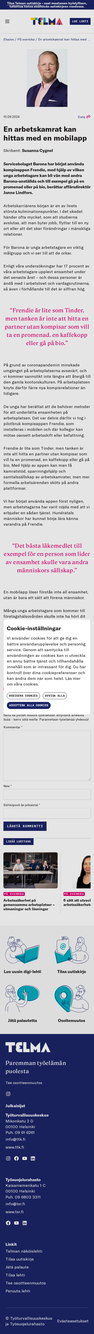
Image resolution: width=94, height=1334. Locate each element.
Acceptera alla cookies (28, 705)
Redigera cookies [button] (23, 695)
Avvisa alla (55, 695)
